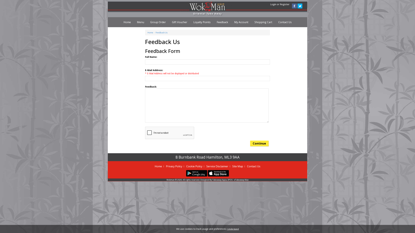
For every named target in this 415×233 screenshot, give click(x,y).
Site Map (237, 166)
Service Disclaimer (217, 166)
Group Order (158, 22)
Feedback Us (161, 32)
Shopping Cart (263, 22)
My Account (241, 22)
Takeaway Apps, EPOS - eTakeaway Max (230, 179)
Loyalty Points (202, 22)
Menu (140, 22)
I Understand (233, 229)
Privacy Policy (174, 166)
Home (127, 22)
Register (285, 4)
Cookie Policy (194, 166)
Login (273, 4)
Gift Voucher (179, 22)
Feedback (222, 22)
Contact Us (285, 22)
